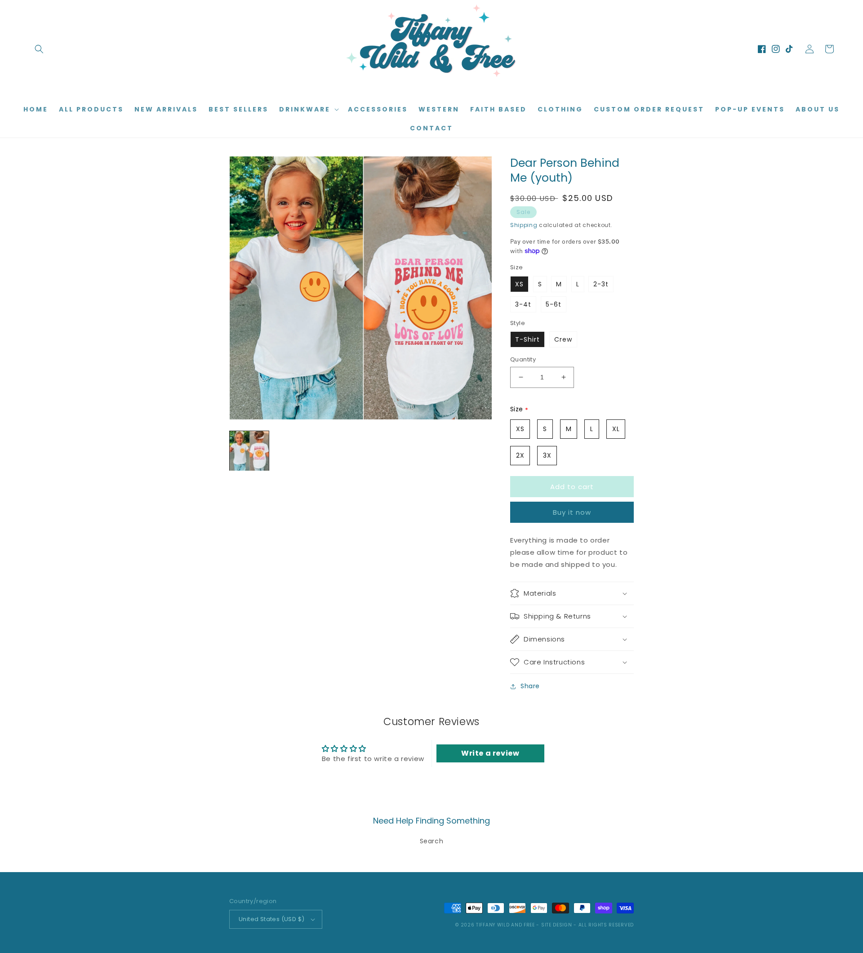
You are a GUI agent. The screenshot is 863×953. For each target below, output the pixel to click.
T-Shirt (527, 339)
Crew (563, 339)
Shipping (524, 225)
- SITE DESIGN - (557, 925)
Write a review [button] (490, 753)
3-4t (523, 304)
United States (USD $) (271, 919)
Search (432, 841)
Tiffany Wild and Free (505, 925)
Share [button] (530, 685)
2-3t (601, 284)
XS (519, 284)
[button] (39, 49)
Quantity (523, 359)
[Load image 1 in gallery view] (249, 451)
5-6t (553, 304)
